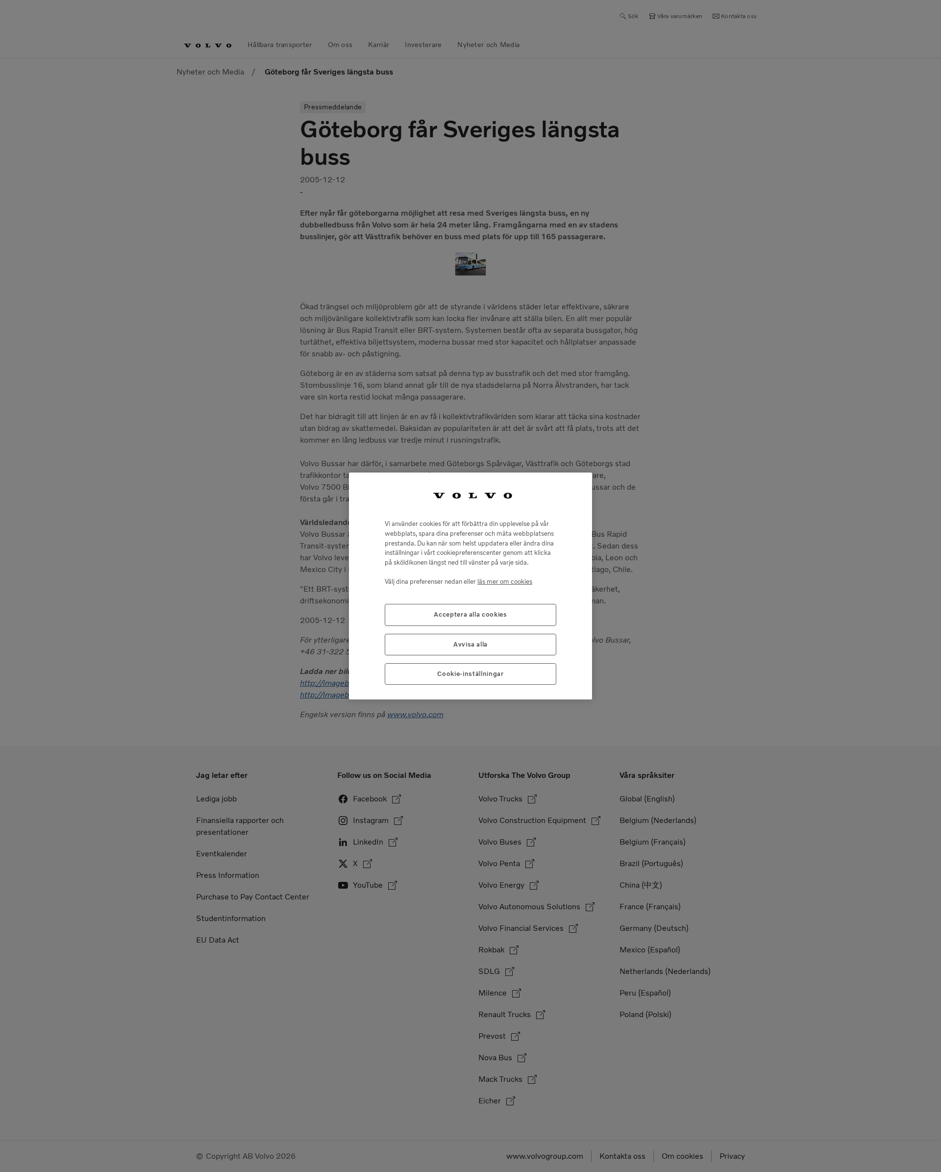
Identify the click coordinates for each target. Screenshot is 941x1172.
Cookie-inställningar (470, 673)
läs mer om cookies (504, 581)
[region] (470, 586)
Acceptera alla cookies (470, 614)
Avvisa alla (470, 644)
